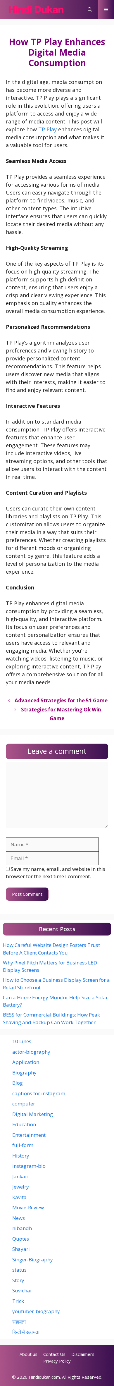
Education (24, 1124)
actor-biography (31, 1051)
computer (23, 1103)
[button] (90, 9)
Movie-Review (28, 1207)
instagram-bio (29, 1166)
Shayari (21, 1249)
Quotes (20, 1238)
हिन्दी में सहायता (25, 1332)
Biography (24, 1072)
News (18, 1218)
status (19, 1269)
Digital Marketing (32, 1114)
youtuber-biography (36, 1311)
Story (18, 1280)
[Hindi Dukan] (36, 9)
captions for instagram (38, 1093)
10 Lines (21, 1041)
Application (25, 1062)
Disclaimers (82, 1354)
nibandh (22, 1228)
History (20, 1155)
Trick (18, 1301)
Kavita (19, 1197)
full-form (22, 1145)
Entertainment (29, 1135)
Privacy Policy (57, 1361)
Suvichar (22, 1290)
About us (28, 1354)
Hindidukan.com (44, 1377)
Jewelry (20, 1186)
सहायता (19, 1321)
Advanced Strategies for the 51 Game (61, 700)
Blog (17, 1082)
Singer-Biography (32, 1259)
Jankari (20, 1176)
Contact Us (54, 1354)
